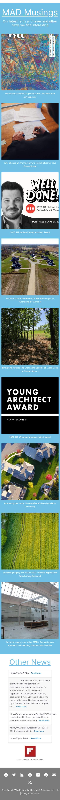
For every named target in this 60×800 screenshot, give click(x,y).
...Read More (35, 673)
